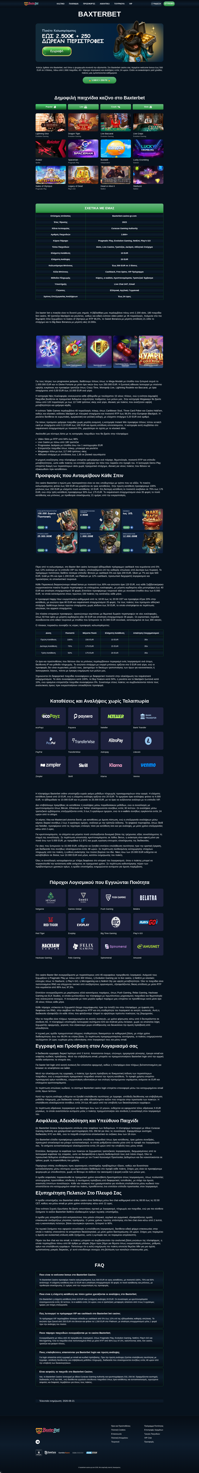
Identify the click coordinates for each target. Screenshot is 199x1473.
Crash (114, 107)
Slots (146, 107)
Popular (49, 107)
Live (81, 107)
